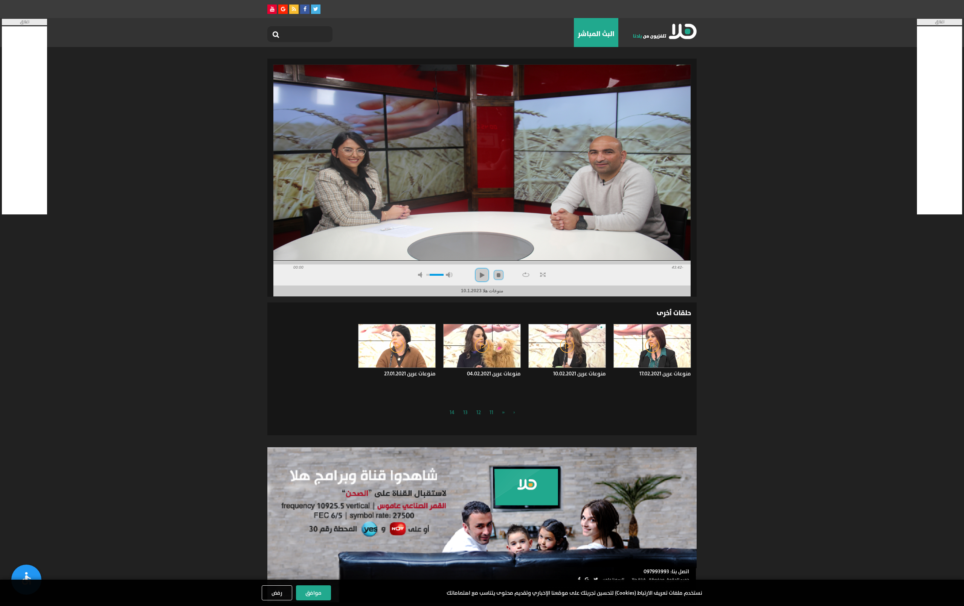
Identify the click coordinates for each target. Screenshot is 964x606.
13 (465, 412)
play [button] (482, 274)
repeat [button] (526, 274)
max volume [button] (449, 275)
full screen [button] (543, 274)
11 (491, 412)
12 (478, 412)
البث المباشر (596, 33)
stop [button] (498, 275)
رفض (277, 592)
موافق (313, 592)
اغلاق (939, 22)
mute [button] (421, 275)
